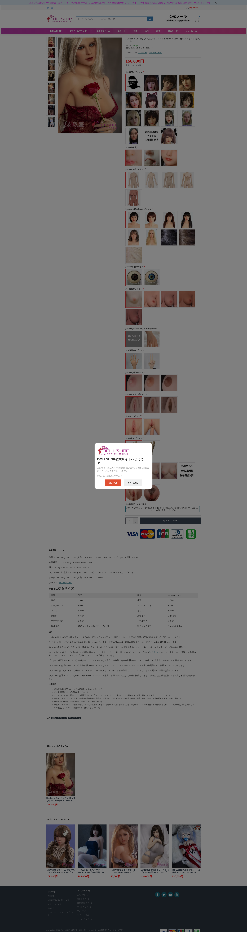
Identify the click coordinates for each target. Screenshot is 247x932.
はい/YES (113, 483)
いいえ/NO (133, 483)
